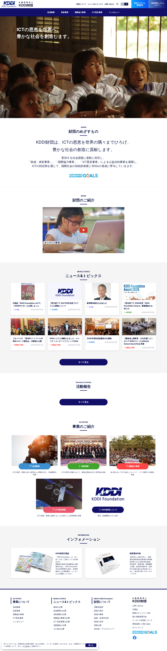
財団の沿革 (98, 621)
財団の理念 (98, 611)
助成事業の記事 (60, 611)
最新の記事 (58, 607)
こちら (26, 646)
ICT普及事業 (97, 12)
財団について (81, 4)
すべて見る (83, 362)
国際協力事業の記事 (62, 618)
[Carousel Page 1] (81, 115)
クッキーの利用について (142, 620)
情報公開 (97, 625)
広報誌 (135, 609)
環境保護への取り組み (141, 624)
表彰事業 (64, 12)
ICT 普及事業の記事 (62, 621)
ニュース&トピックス (95, 4)
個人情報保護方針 (139, 616)
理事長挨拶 (98, 607)
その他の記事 (59, 629)
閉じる (90, 645)
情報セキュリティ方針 (141, 613)
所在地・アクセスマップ (104, 629)
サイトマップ (137, 627)
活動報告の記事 (60, 625)
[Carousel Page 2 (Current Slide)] (85, 115)
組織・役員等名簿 (101, 618)
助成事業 (51, 12)
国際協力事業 (80, 12)
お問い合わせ (109, 4)
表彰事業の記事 (60, 614)
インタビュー (114, 12)
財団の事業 (98, 614)
